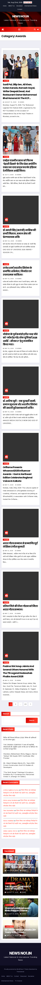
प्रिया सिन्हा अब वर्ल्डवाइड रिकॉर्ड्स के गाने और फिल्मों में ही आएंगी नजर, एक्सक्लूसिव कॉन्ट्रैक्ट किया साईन (19, 792)
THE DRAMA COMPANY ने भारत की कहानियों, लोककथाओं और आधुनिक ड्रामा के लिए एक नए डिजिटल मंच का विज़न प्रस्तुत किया (20, 747)
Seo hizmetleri (8, 810)
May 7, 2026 (9, 613)
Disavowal (23, 976)
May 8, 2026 (9, 550)
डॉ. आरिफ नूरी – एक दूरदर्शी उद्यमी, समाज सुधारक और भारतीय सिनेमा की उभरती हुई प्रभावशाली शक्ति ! (20, 404)
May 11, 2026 (9, 485)
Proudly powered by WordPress (13, 969)
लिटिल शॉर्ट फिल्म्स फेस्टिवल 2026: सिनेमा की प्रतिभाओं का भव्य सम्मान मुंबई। (19, 867)
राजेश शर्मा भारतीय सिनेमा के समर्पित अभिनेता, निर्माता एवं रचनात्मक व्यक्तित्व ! (17, 271)
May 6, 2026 (9, 680)
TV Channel (18, 981)
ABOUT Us (11, 6)
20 (25, 704)
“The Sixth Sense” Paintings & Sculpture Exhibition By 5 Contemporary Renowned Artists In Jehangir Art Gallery (18, 774)
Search (6, 714)
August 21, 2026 (13, 870)
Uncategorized (10, 883)
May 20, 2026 (9, 241)
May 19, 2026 (9, 278)
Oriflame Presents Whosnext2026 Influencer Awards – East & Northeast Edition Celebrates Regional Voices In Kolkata (17, 474)
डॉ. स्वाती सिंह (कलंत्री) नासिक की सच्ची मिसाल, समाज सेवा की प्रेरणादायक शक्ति (19, 234)
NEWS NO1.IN (20, 16)
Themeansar (20, 971)
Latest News (9, 905)
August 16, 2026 (11, 102)
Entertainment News (31, 6)
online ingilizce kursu (10, 790)
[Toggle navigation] (19, 29)
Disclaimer (19, 6)
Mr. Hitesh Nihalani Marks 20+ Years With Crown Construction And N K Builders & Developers (19, 765)
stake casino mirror (10, 831)
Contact (19, 9)
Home (4, 6)
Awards (6, 80)
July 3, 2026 (9, 174)
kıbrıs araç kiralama (10, 800)
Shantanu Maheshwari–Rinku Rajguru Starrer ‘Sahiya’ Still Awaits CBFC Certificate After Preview (20, 756)
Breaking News (10, 861)
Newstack (32, 969)
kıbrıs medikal (8, 821)
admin (22, 102)
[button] (34, 29)
